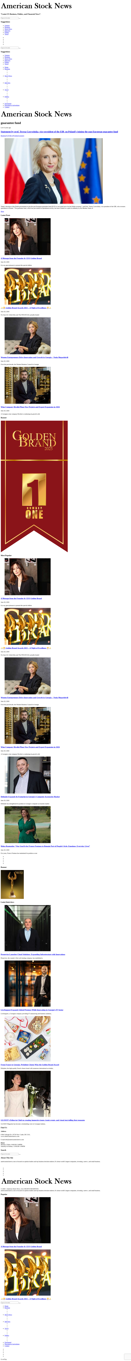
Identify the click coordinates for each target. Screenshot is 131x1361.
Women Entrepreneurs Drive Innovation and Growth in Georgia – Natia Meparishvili (34, 357)
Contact (7, 107)
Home (6, 67)
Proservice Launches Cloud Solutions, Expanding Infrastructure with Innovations (33, 954)
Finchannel (8, 103)
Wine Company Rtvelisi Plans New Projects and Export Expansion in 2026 (30, 407)
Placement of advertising (12, 105)
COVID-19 (10, 136)
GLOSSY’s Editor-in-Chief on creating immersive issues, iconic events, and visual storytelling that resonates (43, 1120)
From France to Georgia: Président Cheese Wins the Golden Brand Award (30, 1065)
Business (7, 27)
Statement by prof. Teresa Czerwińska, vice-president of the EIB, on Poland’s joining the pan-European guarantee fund (59, 131)
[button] (19, 18)
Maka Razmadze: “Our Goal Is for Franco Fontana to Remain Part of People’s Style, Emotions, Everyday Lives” (45, 846)
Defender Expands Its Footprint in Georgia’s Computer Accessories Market (30, 797)
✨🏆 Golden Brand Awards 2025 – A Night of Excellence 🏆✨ (26, 308)
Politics (7, 32)
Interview (7, 31)
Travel (6, 34)
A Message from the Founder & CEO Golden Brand (21, 258)
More (2, 211)
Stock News (8, 29)
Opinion (7, 25)
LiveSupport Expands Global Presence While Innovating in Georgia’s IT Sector (32, 1010)
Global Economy (19, 136)
